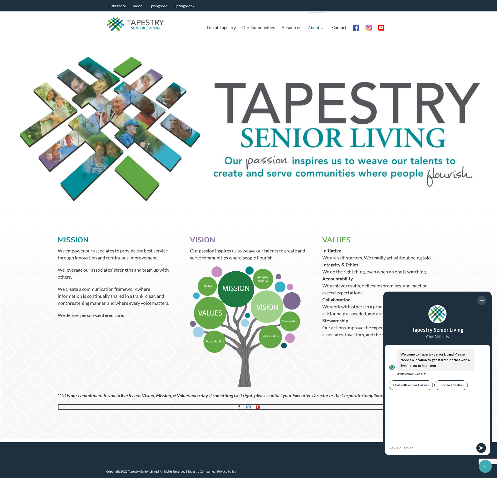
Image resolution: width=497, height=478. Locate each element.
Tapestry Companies (201, 471)
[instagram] (248, 407)
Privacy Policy (226, 471)
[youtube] (258, 407)
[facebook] (239, 407)
